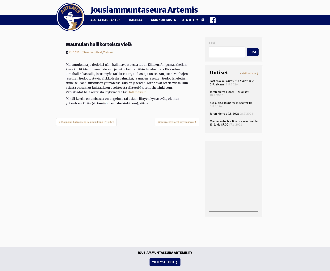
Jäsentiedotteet (92, 52)
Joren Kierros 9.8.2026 (224, 113)
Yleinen (108, 52)
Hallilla (135, 20)
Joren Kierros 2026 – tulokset (229, 92)
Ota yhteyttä (193, 20)
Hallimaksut (137, 92)
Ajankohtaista (163, 20)
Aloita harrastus (105, 20)
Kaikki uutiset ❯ (249, 73)
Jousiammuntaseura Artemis (144, 10)
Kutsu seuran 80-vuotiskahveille (231, 103)
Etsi (212, 43)
